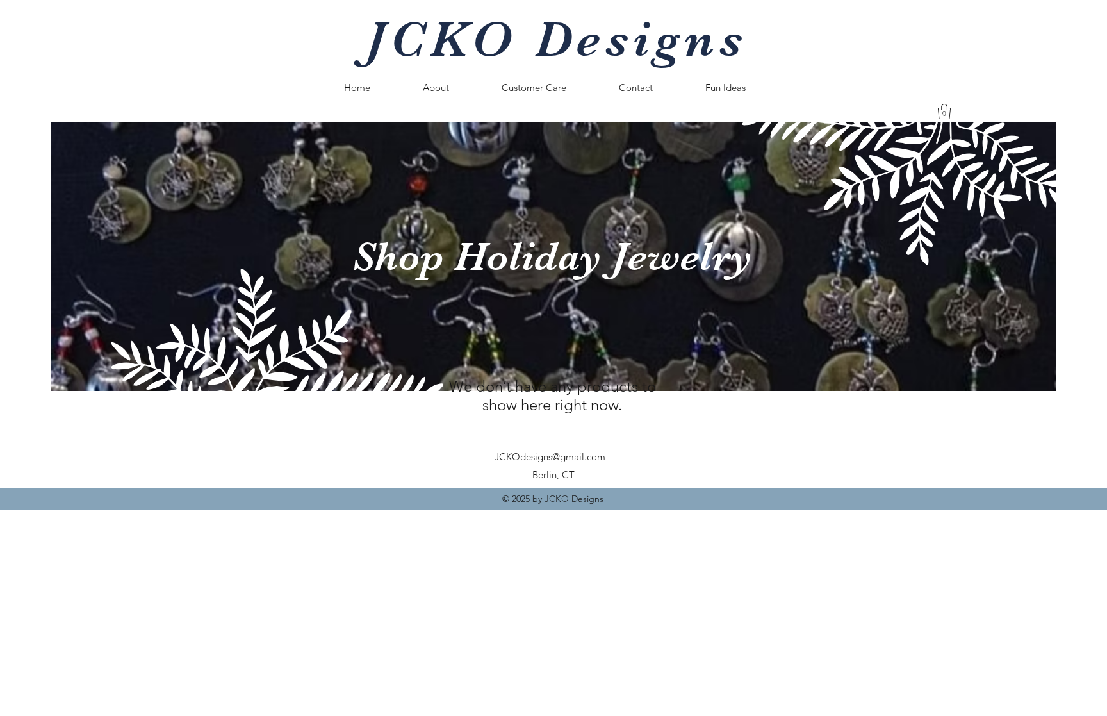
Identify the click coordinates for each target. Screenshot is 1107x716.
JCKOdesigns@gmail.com (550, 457)
